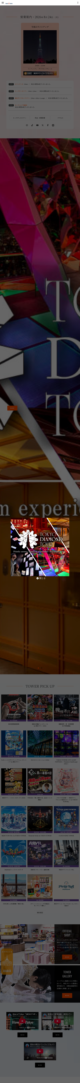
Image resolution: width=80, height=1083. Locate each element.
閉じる (43, 578)
